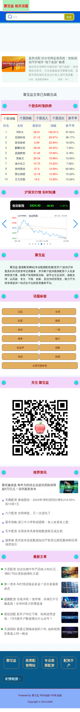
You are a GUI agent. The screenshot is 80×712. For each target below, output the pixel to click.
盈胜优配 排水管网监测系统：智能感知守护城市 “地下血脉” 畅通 (53, 60)
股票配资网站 (30, 663)
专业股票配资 (49, 663)
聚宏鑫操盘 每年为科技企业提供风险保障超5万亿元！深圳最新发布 (29, 487)
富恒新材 (20, 142)
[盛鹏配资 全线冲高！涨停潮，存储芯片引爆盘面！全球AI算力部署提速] (69, 602)
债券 (20, 338)
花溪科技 (20, 137)
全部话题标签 (40, 365)
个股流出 (58, 118)
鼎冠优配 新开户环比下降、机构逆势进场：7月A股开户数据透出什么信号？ (29, 616)
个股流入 (42, 118)
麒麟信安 (20, 148)
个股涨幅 (9, 118)
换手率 (72, 118)
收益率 (20, 347)
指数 (57, 347)
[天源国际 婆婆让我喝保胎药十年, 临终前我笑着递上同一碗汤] (69, 632)
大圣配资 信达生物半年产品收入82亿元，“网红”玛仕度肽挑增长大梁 (31, 571)
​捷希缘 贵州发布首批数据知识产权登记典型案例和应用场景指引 (41, 542)
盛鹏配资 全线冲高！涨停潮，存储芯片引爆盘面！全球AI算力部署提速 (31, 601)
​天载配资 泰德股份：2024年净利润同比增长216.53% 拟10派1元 (40, 501)
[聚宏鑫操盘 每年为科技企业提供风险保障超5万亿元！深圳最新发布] (69, 487)
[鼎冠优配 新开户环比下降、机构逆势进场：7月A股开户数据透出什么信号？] (69, 617)
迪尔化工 (20, 163)
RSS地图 (45, 695)
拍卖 (20, 320)
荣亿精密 (20, 174)
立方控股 (20, 179)
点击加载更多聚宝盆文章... (40, 94)
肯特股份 (20, 169)
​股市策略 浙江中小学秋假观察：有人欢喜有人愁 (36, 522)
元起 (20, 311)
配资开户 (69, 663)
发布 (20, 329)
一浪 (57, 329)
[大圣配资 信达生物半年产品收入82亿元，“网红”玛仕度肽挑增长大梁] (69, 572)
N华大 (20, 132)
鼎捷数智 (20, 153)
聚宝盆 (11, 660)
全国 (57, 311)
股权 (57, 320)
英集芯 (20, 158)
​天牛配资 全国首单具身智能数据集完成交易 (34, 531)
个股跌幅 (26, 118)
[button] (4, 224)
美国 (20, 356)
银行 (57, 338)
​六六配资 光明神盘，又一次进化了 (28, 513)
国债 (57, 356)
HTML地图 (56, 695)
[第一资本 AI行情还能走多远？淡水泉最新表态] (69, 587)
